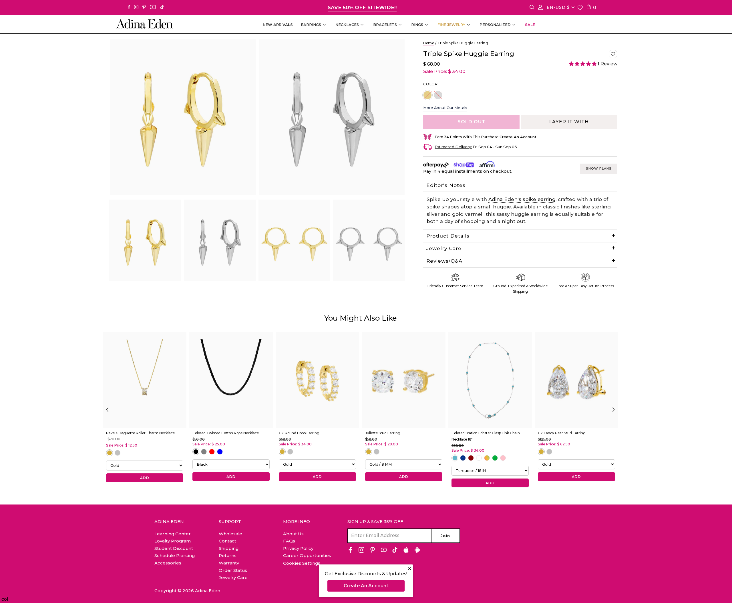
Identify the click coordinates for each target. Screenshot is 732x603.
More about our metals (445, 107)
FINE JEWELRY (451, 24)
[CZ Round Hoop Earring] (317, 380)
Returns (227, 555)
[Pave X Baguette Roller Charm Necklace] (144, 380)
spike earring (539, 199)
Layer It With (569, 121)
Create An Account (366, 585)
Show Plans (599, 168)
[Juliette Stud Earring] (403, 380)
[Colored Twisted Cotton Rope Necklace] (231, 380)
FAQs (289, 541)
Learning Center (172, 533)
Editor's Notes (446, 185)
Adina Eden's (504, 199)
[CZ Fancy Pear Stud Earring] (576, 380)
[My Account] (540, 8)
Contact (227, 541)
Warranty (229, 563)
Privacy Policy (298, 548)
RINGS (417, 24)
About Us (293, 533)
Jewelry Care (444, 248)
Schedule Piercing (174, 555)
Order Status (233, 570)
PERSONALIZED (495, 24)
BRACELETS (385, 24)
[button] (613, 54)
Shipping (228, 548)
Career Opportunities (307, 555)
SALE (530, 24)
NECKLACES (347, 24)
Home (428, 43)
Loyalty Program (172, 541)
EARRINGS (311, 24)
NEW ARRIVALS (278, 24)
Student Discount (173, 548)
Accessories (167, 563)
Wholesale (230, 533)
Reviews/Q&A (444, 261)
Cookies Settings (301, 563)
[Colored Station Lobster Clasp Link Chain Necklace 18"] (490, 380)
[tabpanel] (145, 240)
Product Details (448, 236)
